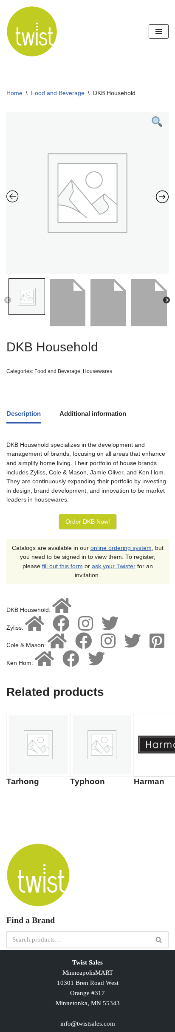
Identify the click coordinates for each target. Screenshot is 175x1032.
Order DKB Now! (87, 522)
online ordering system (121, 548)
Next (166, 300)
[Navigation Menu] (159, 31)
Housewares (97, 371)
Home (14, 93)
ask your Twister (113, 566)
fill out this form (62, 566)
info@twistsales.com (87, 1023)
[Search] (159, 939)
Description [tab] (23, 413)
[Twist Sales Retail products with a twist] (31, 31)
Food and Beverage (58, 93)
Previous (7, 300)
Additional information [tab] (92, 413)
